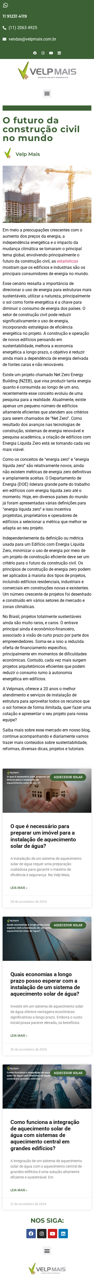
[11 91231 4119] (5, 5)
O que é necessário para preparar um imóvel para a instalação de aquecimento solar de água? (43, 836)
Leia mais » (18, 888)
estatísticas (67, 261)
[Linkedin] (59, 53)
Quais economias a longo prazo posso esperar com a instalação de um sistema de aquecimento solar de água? (45, 984)
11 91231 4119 (15, 16)
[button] (47, 93)
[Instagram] (43, 53)
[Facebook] (35, 53)
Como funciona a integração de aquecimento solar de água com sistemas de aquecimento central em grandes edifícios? (44, 1135)
